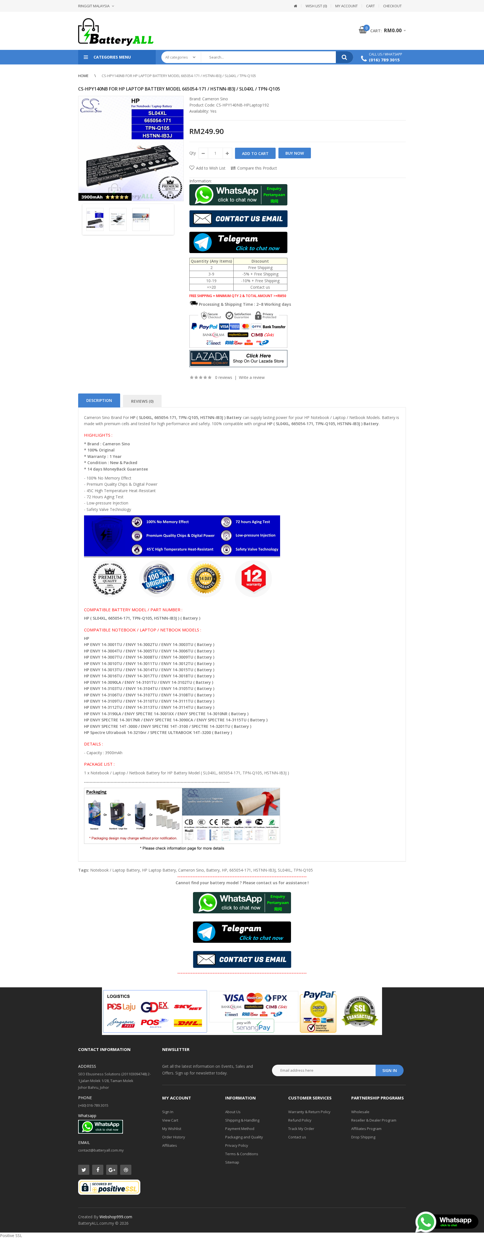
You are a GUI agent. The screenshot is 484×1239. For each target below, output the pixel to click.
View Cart (170, 1120)
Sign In (167, 1111)
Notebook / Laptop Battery (115, 870)
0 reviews (223, 377)
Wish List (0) (316, 5)
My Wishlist (171, 1128)
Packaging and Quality (244, 1137)
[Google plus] (111, 1170)
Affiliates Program (366, 1128)
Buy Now (294, 153)
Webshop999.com (115, 1216)
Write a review (252, 377)
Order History (173, 1137)
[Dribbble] (125, 1170)
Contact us (297, 1137)
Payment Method (239, 1128)
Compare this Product (257, 168)
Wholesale (360, 1111)
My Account (346, 5)
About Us (233, 1111)
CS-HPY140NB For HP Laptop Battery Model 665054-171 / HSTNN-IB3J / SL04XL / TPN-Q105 (179, 75)
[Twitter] (83, 1170)
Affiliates (169, 1145)
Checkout (392, 5)
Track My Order (301, 1128)
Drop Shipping (363, 1137)
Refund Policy (299, 1120)
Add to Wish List (210, 168)
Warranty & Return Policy (309, 1111)
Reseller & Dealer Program (373, 1120)
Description (99, 400)
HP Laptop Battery (159, 870)
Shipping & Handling (242, 1120)
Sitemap (232, 1162)
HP (224, 870)
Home (83, 75)
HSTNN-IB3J (264, 870)
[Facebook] (97, 1170)
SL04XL (284, 870)
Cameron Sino (215, 98)
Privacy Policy (236, 1145)
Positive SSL (11, 1235)
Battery (213, 870)
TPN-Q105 (303, 870)
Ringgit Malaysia (94, 5)
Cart (370, 5)
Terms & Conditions (241, 1153)
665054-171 (240, 870)
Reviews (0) (142, 401)
